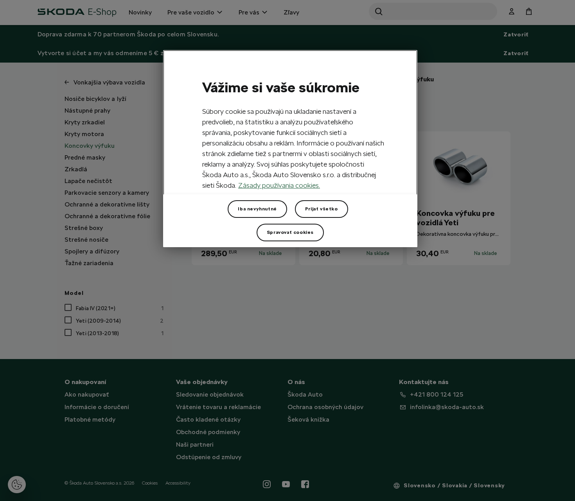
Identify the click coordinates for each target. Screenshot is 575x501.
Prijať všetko (321, 209)
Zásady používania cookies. (279, 185)
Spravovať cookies (290, 232)
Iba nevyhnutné (257, 209)
